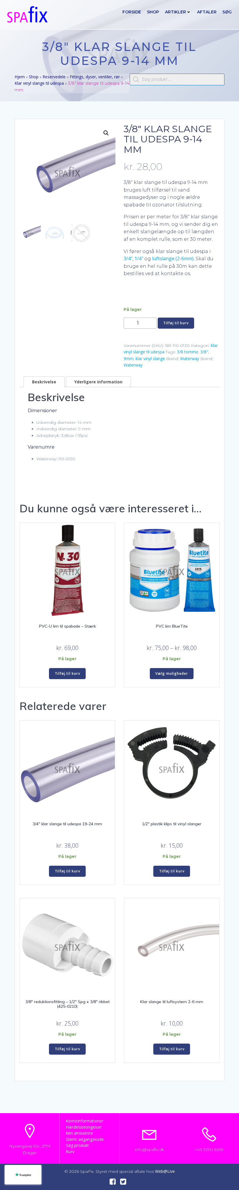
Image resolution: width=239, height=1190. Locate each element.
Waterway (189, 358)
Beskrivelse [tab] (44, 382)
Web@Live (165, 1171)
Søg (227, 12)
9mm (128, 358)
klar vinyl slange (150, 358)
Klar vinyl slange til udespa (39, 83)
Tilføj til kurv (176, 322)
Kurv (70, 1151)
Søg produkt (77, 1145)
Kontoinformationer (84, 1121)
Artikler (175, 12)
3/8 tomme (187, 352)
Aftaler (207, 12)
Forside (131, 12)
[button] (106, 133)
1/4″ (138, 258)
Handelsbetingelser (84, 1127)
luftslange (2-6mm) (173, 258)
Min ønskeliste (79, 1133)
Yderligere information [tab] (98, 382)
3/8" (204, 352)
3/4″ (128, 258)
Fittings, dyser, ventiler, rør (95, 76)
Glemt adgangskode (85, 1139)
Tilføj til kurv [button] (67, 673)
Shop (153, 12)
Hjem (20, 76)
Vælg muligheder (171, 673)
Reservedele (54, 76)
